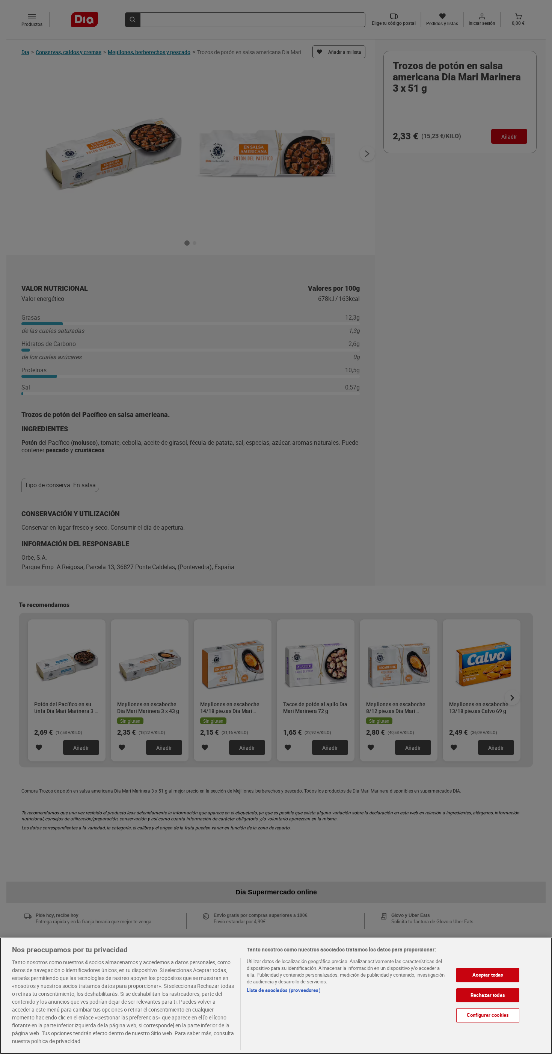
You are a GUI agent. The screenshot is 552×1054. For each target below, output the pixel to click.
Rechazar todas (488, 995)
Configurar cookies (488, 1015)
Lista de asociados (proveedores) (284, 990)
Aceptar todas (488, 974)
